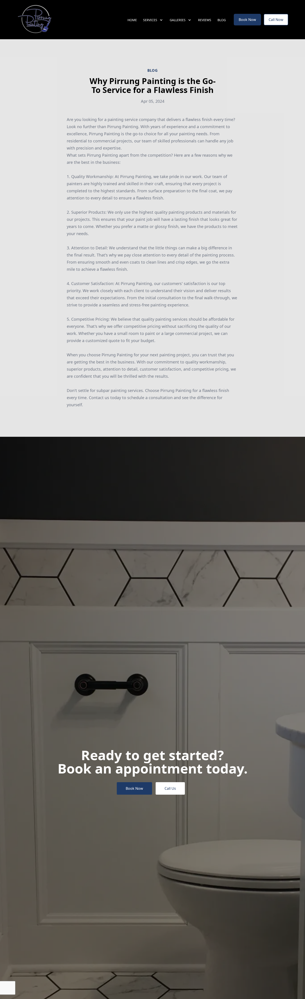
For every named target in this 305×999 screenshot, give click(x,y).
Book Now (247, 19)
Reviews (204, 20)
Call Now (276, 19)
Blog (221, 20)
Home (132, 20)
